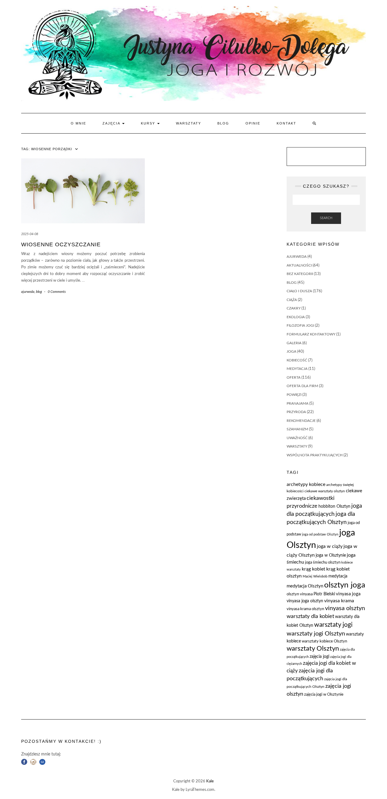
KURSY (149, 123)
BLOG (223, 123)
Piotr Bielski (324, 594)
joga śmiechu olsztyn (322, 562)
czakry (294, 308)
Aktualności (299, 265)
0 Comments (57, 291)
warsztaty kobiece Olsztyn (324, 641)
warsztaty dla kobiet (310, 616)
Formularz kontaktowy (311, 334)
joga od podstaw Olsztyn (320, 534)
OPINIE (253, 123)
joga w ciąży (330, 546)
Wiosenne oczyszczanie (61, 244)
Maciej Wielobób (315, 576)
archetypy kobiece (306, 484)
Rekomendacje (301, 420)
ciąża (292, 300)
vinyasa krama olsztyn (305, 609)
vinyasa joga (348, 594)
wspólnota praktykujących (315, 455)
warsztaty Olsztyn (313, 648)
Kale (210, 781)
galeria (294, 343)
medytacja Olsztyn (305, 586)
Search (326, 218)
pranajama (297, 403)
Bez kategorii (300, 274)
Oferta (294, 377)
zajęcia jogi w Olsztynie (323, 695)
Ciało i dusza (299, 291)
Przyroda (296, 412)
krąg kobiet (313, 569)
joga (291, 351)
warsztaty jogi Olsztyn (316, 634)
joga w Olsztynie (331, 555)
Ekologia (296, 317)
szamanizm (297, 429)
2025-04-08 (29, 234)
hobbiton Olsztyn (334, 506)
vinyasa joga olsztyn (305, 601)
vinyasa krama (339, 600)
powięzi (294, 394)
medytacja (297, 368)
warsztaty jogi (333, 625)
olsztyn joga (344, 585)
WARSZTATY (188, 123)
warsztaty (297, 446)
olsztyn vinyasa (300, 594)
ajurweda (27, 291)
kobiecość (297, 360)
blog (39, 291)
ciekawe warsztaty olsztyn (324, 491)
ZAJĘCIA (112, 123)
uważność (297, 438)
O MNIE (78, 123)
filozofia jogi (300, 325)
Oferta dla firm (302, 386)
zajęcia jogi (319, 657)
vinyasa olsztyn (345, 608)
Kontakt (286, 123)
